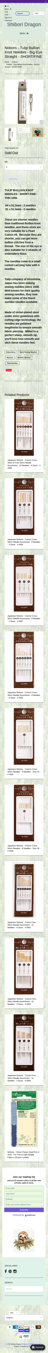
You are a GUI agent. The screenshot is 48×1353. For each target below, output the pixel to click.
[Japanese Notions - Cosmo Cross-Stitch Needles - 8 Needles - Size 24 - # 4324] (24, 736)
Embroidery (10, 352)
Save (9, 370)
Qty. (6, 162)
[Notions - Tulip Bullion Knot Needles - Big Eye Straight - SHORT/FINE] (10, 134)
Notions (15, 62)
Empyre (16, 1346)
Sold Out (13, 178)
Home (7, 62)
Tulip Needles (12, 363)
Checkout (8, 20)
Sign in (7, 18)
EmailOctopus (31, 1215)
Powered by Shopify (27, 1346)
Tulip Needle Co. (12, 148)
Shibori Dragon (24, 24)
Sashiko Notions (24, 358)
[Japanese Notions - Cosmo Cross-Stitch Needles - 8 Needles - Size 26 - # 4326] (24, 813)
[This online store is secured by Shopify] (24, 1336)
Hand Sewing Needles (28, 352)
